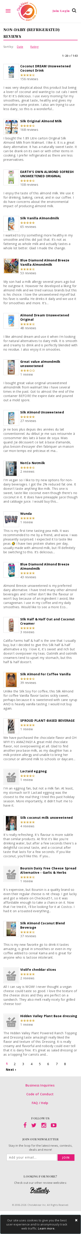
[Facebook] (25, 1126)
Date (20, 47)
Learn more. (46, 1228)
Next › (11, 1069)
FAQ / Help (40, 1103)
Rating (34, 47)
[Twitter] (34, 1126)
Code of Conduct (40, 1094)
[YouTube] (53, 1126)
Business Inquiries (39, 1085)
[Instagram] (44, 1126)
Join (66, 1157)
